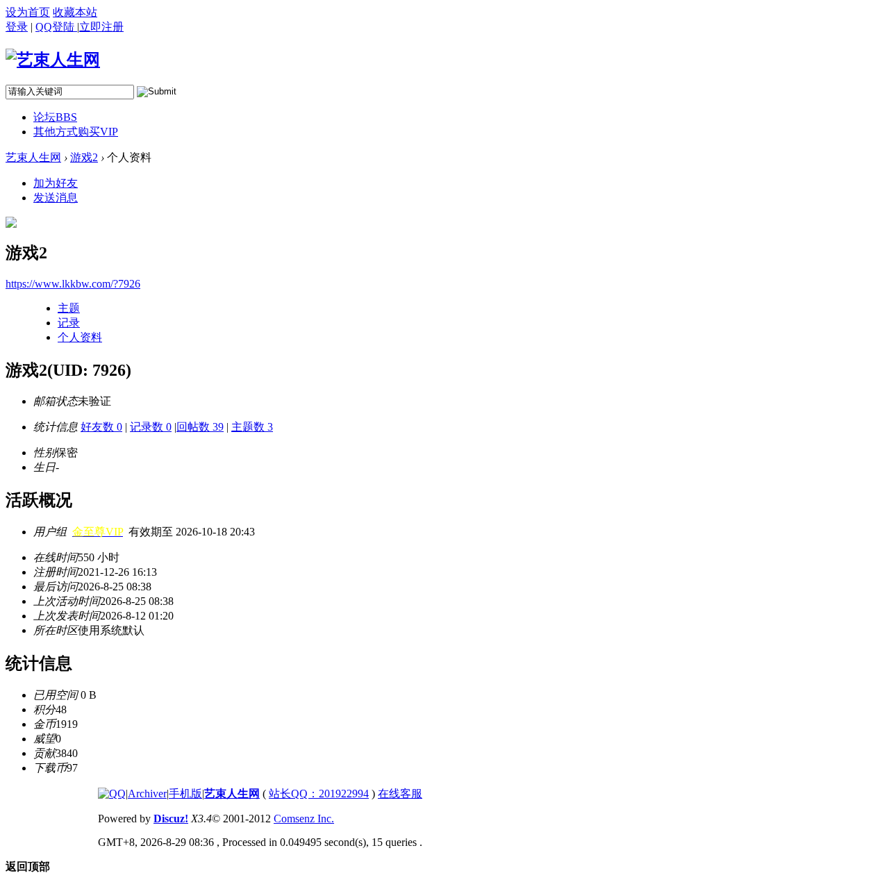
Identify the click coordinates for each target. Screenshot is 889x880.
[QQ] (112, 793)
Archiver (147, 793)
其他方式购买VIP (75, 132)
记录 (69, 323)
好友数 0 (101, 427)
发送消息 (55, 198)
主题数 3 (252, 427)
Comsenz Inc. (304, 818)
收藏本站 (75, 12)
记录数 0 (151, 427)
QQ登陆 (56, 27)
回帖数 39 (200, 427)
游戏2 (84, 157)
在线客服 (400, 793)
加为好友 (55, 183)
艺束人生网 (33, 157)
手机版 (185, 793)
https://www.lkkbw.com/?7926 (73, 284)
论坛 (55, 117)
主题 (69, 308)
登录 (17, 27)
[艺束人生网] (53, 60)
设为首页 (28, 12)
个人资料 (80, 337)
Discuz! (170, 818)
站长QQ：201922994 (319, 793)
